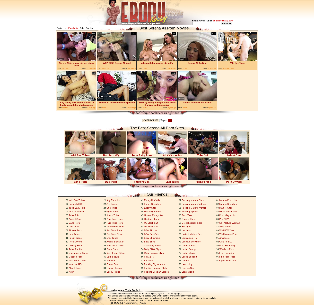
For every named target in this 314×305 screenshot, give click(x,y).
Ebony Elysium (114, 268)
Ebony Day (112, 264)
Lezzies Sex (188, 268)
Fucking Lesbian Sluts (155, 268)
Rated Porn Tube (115, 226)
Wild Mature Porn (228, 234)
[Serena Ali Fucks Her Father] (197, 99)
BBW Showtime (152, 238)
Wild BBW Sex (226, 230)
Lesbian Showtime (191, 241)
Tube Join (203, 155)
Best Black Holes (115, 245)
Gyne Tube (112, 211)
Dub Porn (111, 181)
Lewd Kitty (187, 264)
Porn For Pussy (227, 245)
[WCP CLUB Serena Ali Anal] (116, 60)
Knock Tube (112, 215)
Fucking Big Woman (154, 264)
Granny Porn (188, 219)
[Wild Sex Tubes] (237, 60)
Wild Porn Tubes (77, 260)
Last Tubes (172, 181)
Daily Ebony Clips (115, 253)
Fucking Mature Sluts (193, 200)
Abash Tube (75, 268)
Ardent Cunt (234, 155)
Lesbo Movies (189, 253)
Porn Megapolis (227, 215)
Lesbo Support (189, 256)
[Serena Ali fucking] (197, 60)
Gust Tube (111, 207)
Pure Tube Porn (114, 223)
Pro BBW (224, 219)
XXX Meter (224, 238)
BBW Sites (149, 241)
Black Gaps (112, 249)
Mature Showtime (228, 204)
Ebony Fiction (113, 271)
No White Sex (151, 226)
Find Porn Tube (227, 256)
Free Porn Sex (226, 253)
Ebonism (110, 260)
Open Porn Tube (227, 260)
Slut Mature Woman (229, 223)
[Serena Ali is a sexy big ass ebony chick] (76, 60)
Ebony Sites (150, 207)
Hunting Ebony (151, 219)
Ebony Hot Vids (152, 200)
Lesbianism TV (189, 238)
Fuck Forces (203, 181)
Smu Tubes (112, 238)
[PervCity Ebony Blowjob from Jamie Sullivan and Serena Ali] (157, 99)
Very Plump (225, 226)
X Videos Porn (226, 249)
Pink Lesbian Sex (228, 211)
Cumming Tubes (152, 245)
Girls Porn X (225, 241)
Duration (89, 28)
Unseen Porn (75, 256)
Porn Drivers (234, 181)
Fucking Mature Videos (194, 204)
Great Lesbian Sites (192, 223)
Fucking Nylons (190, 211)
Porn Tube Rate (114, 219)
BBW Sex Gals (151, 234)
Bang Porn (80, 181)
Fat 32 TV (149, 256)
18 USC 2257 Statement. (124, 303)
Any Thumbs (113, 200)
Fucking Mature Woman (194, 207)
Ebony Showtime (152, 204)
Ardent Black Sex (115, 241)
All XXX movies (172, 155)
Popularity (73, 28)
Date (82, 28)
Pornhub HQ (111, 155)
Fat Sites (148, 260)
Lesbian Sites (189, 245)
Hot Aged (186, 226)
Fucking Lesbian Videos (156, 271)
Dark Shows (112, 256)
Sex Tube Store (114, 234)
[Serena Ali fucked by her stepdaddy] (116, 99)
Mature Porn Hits (228, 200)
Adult (71, 271)
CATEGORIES (150, 120)
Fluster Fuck (141, 181)
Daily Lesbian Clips (154, 253)
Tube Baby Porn (142, 155)
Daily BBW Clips (152, 249)
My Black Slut (151, 223)
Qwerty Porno (76, 245)
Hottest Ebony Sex (153, 215)
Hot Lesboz (187, 230)
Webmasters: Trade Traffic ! (125, 290)
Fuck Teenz (188, 215)
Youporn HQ (75, 264)
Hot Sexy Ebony (152, 211)
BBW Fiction (150, 230)
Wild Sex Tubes (80, 155)
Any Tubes (111, 204)
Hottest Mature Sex (192, 234)
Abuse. (143, 303)
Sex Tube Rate (114, 230)
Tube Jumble (75, 249)
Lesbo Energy (189, 249)
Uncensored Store (78, 253)
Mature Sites (225, 207)
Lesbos (185, 260)
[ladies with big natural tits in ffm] (157, 60)
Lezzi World (188, 271)
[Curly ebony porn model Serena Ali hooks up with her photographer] (76, 99)
